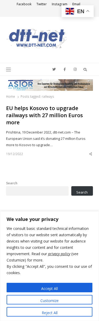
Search (11, 183)
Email (76, 4)
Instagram (59, 4)
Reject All (50, 312)
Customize (49, 300)
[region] (49, 266)
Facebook (24, 4)
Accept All (49, 288)
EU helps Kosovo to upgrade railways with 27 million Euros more (44, 115)
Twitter (41, 4)
